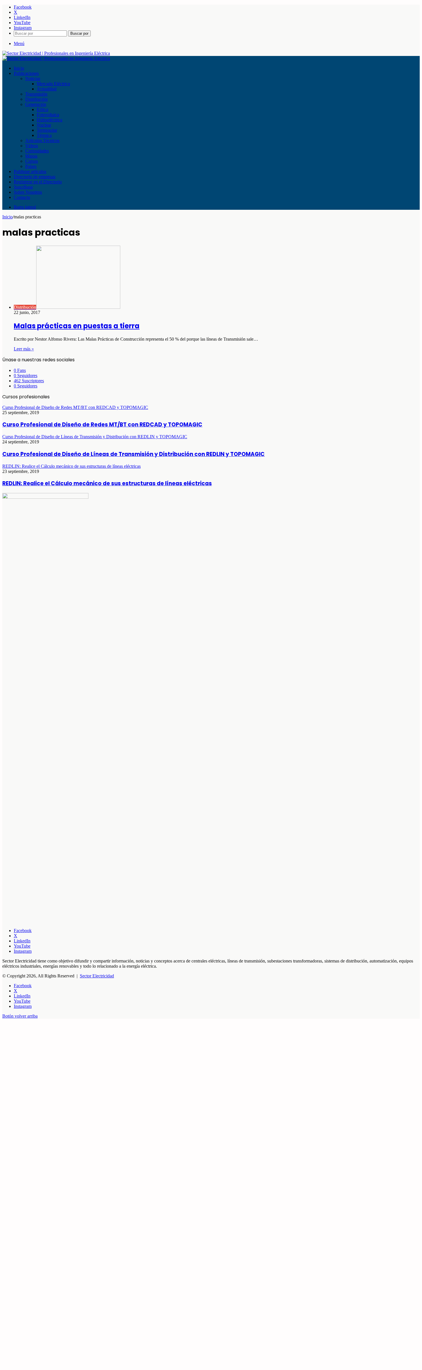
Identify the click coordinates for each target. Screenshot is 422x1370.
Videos (31, 145)
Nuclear (44, 125)
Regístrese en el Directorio (38, 181)
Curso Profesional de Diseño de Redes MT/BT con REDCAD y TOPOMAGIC (102, 424)
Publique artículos (30, 171)
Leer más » (24, 348)
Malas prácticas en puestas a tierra (77, 326)
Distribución (36, 99)
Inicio (19, 68)
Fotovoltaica (48, 114)
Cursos (31, 161)
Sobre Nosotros (28, 192)
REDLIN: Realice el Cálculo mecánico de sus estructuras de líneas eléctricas (107, 483)
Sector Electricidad (97, 975)
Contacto (22, 197)
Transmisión (36, 94)
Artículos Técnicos (42, 140)
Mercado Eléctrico (53, 83)
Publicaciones (26, 73)
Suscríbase (23, 187)
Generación (35, 104)
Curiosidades (37, 150)
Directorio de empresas (34, 176)
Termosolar (47, 130)
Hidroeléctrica (49, 119)
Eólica (42, 109)
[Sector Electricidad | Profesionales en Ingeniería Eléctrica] (56, 53)
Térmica (44, 135)
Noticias (32, 78)
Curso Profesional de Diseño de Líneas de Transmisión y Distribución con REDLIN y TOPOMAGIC (133, 454)
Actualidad (47, 88)
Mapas (31, 156)
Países (30, 166)
